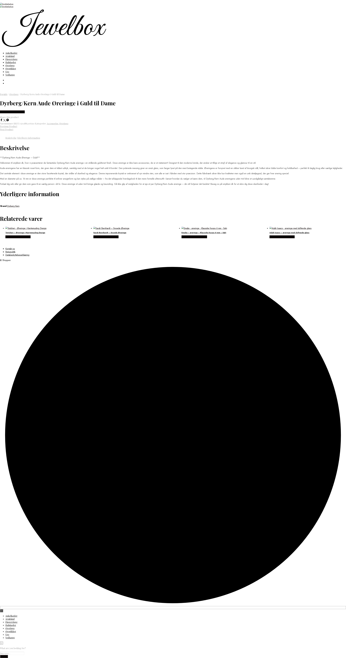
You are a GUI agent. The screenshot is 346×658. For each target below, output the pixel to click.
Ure (7, 71)
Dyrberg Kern (13, 206)
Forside (3, 94)
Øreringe (10, 65)
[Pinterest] (7, 120)
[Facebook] (1, 120)
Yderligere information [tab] (28, 137)
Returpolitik (10, 251)
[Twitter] (4, 120)
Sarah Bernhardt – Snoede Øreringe (109, 232)
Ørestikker (10, 68)
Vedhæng (10, 74)
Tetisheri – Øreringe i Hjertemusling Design (25, 232)
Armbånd (10, 56)
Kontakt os (10, 248)
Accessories (52, 123)
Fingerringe (11, 59)
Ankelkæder (11, 53)
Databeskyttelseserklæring (17, 255)
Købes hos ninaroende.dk (18, 236)
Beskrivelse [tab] (10, 137)
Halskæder (10, 62)
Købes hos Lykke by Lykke (194, 236)
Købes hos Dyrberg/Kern (12, 111)
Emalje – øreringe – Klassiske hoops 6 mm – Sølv (204, 232)
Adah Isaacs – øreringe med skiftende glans (289, 232)
